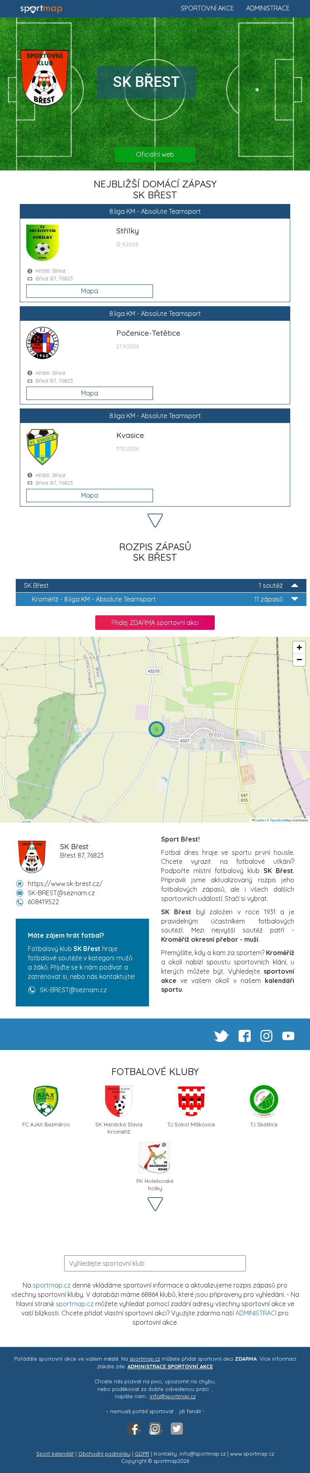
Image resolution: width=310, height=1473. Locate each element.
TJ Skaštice (264, 1124)
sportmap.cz (52, 1285)
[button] (157, 729)
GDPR (142, 1453)
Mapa (89, 291)
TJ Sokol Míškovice (191, 1124)
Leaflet (259, 820)
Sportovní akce (207, 8)
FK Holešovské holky (155, 1184)
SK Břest (153, 585)
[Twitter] (177, 1428)
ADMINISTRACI (255, 1313)
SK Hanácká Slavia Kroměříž (118, 1127)
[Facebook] (134, 1428)
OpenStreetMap (280, 820)
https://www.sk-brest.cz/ (65, 884)
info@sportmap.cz (173, 1396)
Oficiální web (155, 154)
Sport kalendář (55, 1453)
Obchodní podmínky (104, 1453)
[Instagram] (156, 1428)
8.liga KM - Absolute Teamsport (157, 599)
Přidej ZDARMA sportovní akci (155, 623)
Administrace (268, 8)
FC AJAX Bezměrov (46, 1124)
